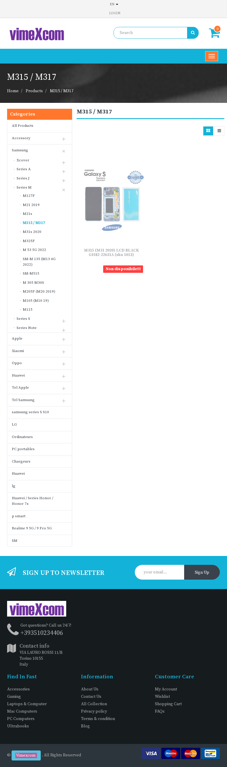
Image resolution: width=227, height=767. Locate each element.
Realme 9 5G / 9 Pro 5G (32, 528)
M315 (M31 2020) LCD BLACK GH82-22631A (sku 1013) (111, 252)
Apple (17, 338)
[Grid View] (208, 131)
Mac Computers (22, 711)
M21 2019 (31, 204)
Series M (24, 187)
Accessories (18, 689)
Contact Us (91, 696)
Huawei (18, 375)
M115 (28, 309)
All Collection (94, 704)
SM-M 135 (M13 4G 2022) (39, 262)
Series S (23, 318)
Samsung (20, 150)
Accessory (21, 138)
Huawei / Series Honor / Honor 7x (32, 501)
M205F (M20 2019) (39, 291)
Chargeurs (21, 461)
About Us (89, 689)
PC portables (23, 449)
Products (34, 91)
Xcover (23, 160)
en (112, 4)
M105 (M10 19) (36, 300)
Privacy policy (94, 711)
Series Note (27, 327)
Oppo (17, 363)
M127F (29, 195)
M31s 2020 (32, 231)
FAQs (160, 711)
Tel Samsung (23, 400)
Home (13, 91)
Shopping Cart (168, 704)
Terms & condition (98, 718)
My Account (166, 689)
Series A (24, 169)
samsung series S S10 (30, 412)
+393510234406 (41, 633)
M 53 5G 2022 (34, 249)
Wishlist (162, 696)
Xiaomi (18, 350)
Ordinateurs (22, 436)
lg (13, 486)
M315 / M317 (61, 91)
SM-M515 (31, 273)
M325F (29, 241)
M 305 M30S (33, 282)
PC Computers (21, 718)
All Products (22, 125)
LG (14, 424)
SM (14, 540)
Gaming (14, 696)
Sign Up (202, 572)
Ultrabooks (18, 726)
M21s (27, 213)
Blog (85, 726)
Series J (23, 178)
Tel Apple (20, 387)
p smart (18, 516)
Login (114, 13)
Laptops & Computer (27, 704)
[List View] (219, 131)
